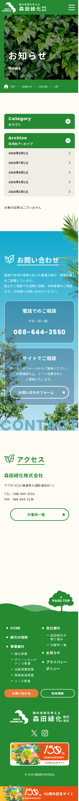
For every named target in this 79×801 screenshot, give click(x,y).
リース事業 (23, 681)
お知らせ (52, 652)
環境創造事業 (24, 675)
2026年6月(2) (18, 172)
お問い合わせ (20, 693)
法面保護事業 (24, 669)
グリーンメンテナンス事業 (26, 661)
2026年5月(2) (18, 182)
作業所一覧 (35, 514)
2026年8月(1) (18, 153)
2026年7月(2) (18, 163)
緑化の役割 (19, 637)
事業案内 (17, 646)
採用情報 (55, 693)
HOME (15, 627)
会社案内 (52, 627)
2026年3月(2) (18, 191)
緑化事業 (21, 654)
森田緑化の (57, 637)
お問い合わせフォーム (34, 392)
